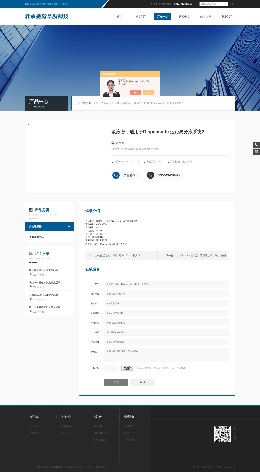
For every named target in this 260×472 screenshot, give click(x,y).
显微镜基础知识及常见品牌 (43, 295)
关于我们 (141, 16)
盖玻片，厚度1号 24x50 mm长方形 (121, 255)
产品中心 (162, 16)
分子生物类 (99, 440)
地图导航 (129, 440)
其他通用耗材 (124, 103)
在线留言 (129, 426)
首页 (119, 16)
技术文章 (205, 16)
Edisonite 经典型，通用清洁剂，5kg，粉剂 (203, 255)
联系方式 (129, 433)
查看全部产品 (36, 237)
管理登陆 (218, 467)
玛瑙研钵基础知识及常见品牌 (44, 282)
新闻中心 (184, 16)
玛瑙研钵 (97, 426)
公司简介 (34, 426)
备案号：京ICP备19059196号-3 (93, 467)
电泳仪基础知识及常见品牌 (43, 270)
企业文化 (34, 433)
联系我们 (227, 16)
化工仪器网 (206, 467)
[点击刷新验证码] (127, 368)
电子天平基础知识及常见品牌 (44, 307)
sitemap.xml (229, 467)
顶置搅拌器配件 (101, 433)
